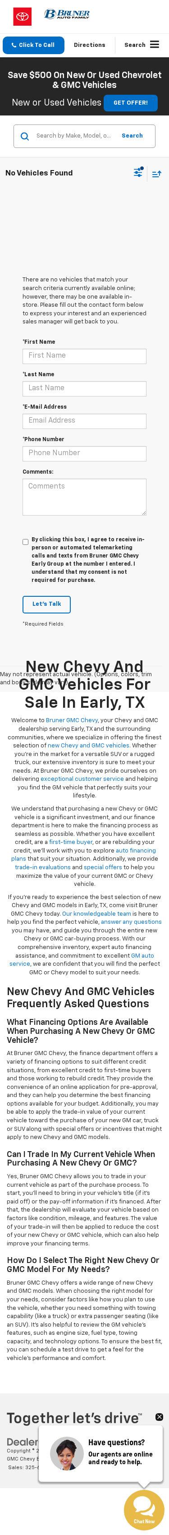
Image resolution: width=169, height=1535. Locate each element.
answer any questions (131, 922)
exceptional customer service (82, 779)
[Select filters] (138, 174)
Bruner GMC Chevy (72, 721)
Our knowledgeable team (96, 914)
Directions (89, 45)
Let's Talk (46, 604)
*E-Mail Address (45, 407)
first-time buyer (70, 842)
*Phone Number (43, 440)
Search (132, 136)
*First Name (39, 342)
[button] (33, 45)
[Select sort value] (154, 174)
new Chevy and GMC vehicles (88, 746)
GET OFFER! (131, 103)
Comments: (38, 472)
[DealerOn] (30, 1442)
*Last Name (38, 375)
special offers (103, 868)
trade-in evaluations (43, 868)
